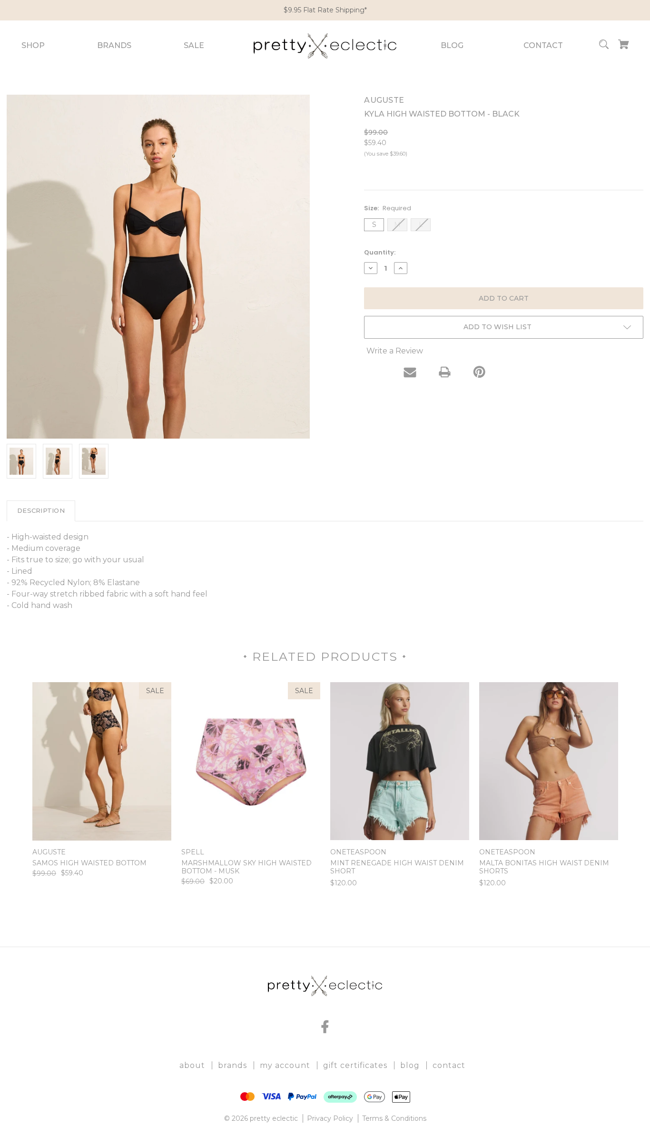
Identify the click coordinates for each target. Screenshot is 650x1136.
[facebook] (325, 1026)
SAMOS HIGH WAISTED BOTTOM (89, 863)
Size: (387, 208)
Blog (452, 45)
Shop (33, 45)
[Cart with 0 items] (623, 46)
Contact (543, 45)
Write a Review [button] (394, 350)
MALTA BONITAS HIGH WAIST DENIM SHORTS (544, 867)
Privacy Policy (330, 1118)
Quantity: (379, 252)
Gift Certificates (355, 1065)
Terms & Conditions (394, 1118)
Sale (194, 45)
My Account (285, 1065)
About (192, 1065)
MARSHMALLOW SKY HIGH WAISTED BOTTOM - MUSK (246, 867)
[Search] (603, 46)
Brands (114, 45)
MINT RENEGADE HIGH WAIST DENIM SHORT (397, 867)
